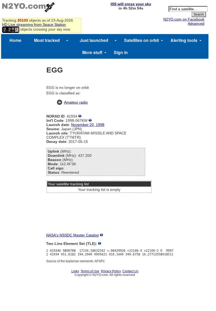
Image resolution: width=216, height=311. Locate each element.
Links (75, 271)
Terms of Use (90, 271)
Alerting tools (183, 40)
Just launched (94, 40)
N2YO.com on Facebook (183, 19)
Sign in (121, 52)
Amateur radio (76, 102)
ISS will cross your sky (131, 4)
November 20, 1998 (87, 125)
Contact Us (130, 271)
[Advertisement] (99, 214)
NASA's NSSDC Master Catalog (72, 235)
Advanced (196, 23)
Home (15, 40)
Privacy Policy (111, 271)
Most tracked (47, 40)
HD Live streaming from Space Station (34, 24)
